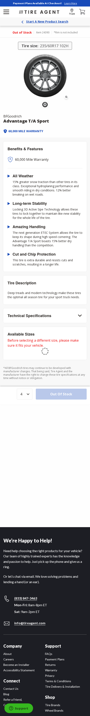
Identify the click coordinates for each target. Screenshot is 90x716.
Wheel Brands (54, 710)
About (7, 654)
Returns (50, 664)
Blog (6, 694)
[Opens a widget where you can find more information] (18, 708)
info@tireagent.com (29, 623)
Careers (8, 659)
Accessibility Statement (19, 670)
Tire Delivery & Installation (62, 686)
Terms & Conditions (58, 681)
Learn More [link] (70, 3)
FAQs (48, 654)
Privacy (49, 675)
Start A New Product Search (47, 22)
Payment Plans (54, 659)
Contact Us (10, 688)
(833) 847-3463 (25, 598)
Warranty (51, 670)
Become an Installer (16, 664)
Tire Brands (52, 705)
